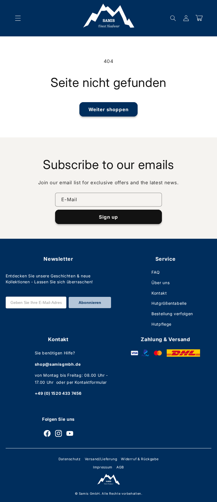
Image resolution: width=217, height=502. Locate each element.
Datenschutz (69, 459)
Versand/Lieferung (101, 459)
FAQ (155, 272)
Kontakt (159, 293)
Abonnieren (90, 302)
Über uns (160, 282)
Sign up (108, 217)
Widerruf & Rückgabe (140, 459)
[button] (17, 18)
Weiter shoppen (108, 109)
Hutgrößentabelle (168, 303)
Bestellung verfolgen (172, 313)
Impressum (102, 467)
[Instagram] (58, 433)
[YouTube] (69, 433)
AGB (120, 467)
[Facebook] (47, 433)
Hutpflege (161, 324)
